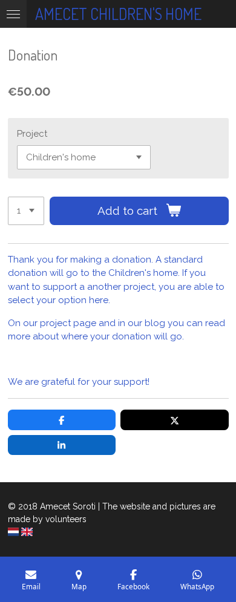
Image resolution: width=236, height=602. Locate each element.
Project (32, 133)
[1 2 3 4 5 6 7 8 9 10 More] (26, 211)
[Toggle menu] (13, 14)
